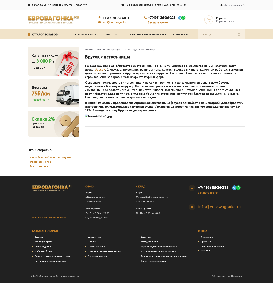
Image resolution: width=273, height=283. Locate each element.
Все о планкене (39, 166)
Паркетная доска (97, 246)
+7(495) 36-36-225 (162, 17)
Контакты (180, 34)
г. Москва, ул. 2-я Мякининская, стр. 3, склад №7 (59, 5)
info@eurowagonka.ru (115, 22)
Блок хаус (146, 237)
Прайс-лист (111, 34)
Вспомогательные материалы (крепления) (164, 256)
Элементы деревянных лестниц (105, 251)
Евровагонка (94, 237)
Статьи (126, 49)
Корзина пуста (225, 21)
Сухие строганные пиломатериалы (53, 256)
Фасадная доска (149, 241)
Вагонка (39, 237)
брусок (100, 69)
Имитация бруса (43, 241)
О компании (207, 237)
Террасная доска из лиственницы (159, 246)
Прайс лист (206, 241)
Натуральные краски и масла (50, 261)
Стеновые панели (97, 256)
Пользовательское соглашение (49, 217)
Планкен (92, 241)
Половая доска (43, 246)
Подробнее (38, 99)
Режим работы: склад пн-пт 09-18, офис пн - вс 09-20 (156, 5)
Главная (89, 49)
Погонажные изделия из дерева (158, 251)
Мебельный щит (43, 251)
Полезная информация (146, 34)
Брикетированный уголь (154, 261)
